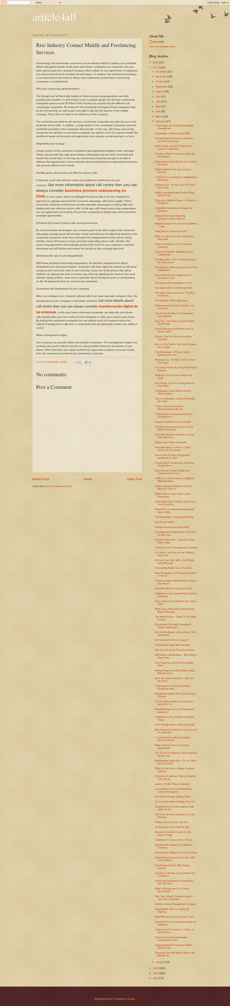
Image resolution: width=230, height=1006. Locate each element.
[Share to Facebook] (86, 362)
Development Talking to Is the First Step (176, 852)
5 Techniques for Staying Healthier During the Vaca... (173, 687)
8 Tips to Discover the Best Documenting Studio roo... (170, 407)
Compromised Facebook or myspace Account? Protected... (174, 139)
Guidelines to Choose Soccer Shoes (174, 839)
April (158, 111)
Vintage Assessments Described (172, 527)
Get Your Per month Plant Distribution (174, 650)
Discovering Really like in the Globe (173, 568)
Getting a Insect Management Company (175, 904)
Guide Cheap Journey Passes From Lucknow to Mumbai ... (173, 147)
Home (88, 479)
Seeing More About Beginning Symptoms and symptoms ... (171, 217)
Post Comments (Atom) (59, 486)
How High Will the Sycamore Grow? (173, 588)
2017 (156, 67)
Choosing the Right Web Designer (172, 645)
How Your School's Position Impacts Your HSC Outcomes (174, 897)
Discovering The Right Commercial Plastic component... (173, 626)
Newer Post (40, 479)
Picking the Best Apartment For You (173, 283)
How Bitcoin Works (165, 522)
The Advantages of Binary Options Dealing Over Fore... (173, 353)
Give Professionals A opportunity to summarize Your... (173, 276)
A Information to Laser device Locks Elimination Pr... (173, 415)
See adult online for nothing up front (173, 287)
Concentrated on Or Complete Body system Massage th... (173, 790)
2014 (156, 978)
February (160, 121)
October (160, 81)
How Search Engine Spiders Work (172, 796)
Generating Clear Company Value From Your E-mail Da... (175, 503)
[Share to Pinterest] (89, 362)
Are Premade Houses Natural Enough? (175, 724)
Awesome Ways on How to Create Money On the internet (172, 448)
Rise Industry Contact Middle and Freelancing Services (172, 472)
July (158, 96)
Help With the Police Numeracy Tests (174, 916)
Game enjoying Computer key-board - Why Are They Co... (174, 487)
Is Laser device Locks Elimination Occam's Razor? (172, 738)
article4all (54, 16)
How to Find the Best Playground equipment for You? (172, 456)
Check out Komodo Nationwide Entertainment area (171, 938)
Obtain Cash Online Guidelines (171, 442)
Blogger (131, 999)
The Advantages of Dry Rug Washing (174, 517)
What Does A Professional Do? (171, 231)
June (158, 101)
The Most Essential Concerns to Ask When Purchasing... (174, 428)
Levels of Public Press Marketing (172, 784)
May (158, 106)
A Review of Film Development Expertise (176, 547)
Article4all (158, 41)
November (161, 76)
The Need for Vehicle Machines (171, 300)
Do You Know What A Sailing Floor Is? (175, 801)
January (160, 962)
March (159, 116)
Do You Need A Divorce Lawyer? (171, 640)
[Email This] (76, 362)
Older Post (134, 479)
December (161, 71)
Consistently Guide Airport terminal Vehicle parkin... (173, 392)
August (160, 91)
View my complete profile (162, 46)
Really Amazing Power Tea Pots (171, 822)
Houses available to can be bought (173, 422)
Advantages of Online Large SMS (172, 133)
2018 (156, 62)
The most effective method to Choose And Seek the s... (174, 436)
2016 (156, 968)
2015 (156, 973)
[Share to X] (83, 362)
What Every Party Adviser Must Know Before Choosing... (174, 610)
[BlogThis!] (79, 362)
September (162, 86)
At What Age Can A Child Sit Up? (172, 827)
